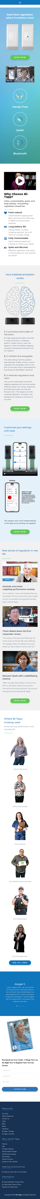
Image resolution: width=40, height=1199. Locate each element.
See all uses (20, 963)
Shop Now (20, 57)
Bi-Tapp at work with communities (14, 1172)
